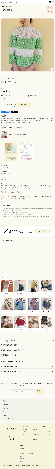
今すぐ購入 (24, 105)
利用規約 (22, 458)
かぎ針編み (25, 431)
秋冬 (24, 437)
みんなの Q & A (43, 231)
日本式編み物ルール (48, 437)
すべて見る (51, 340)
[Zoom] (51, 69)
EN (50, 2)
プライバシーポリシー (25, 451)
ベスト (24, 439)
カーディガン (36, 437)
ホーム (2, 78)
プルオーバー (16, 78)
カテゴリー (9, 78)
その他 (34, 442)
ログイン (45, 429)
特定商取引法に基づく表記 (26, 453)
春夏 (24, 434)
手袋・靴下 (35, 439)
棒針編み (25, 429)
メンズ (34, 431)
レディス (35, 429)
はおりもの (25, 442)
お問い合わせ (23, 456)
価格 (2, 88)
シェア (3, 109)
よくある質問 (46, 434)
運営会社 (22, 461)
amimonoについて (24, 448)
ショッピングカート (48, 431)
